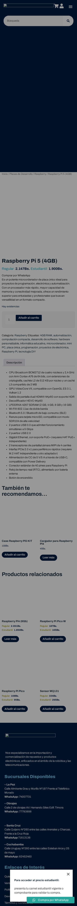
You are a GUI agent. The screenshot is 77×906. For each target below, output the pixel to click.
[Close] (68, 874)
